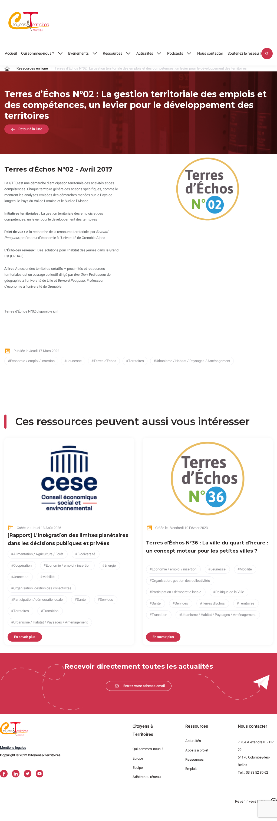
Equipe (138, 767)
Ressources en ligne (32, 68)
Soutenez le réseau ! (244, 53)
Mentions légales (13, 747)
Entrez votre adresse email (144, 685)
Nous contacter (210, 53)
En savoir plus (24, 636)
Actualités (144, 53)
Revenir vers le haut (252, 801)
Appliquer (267, 53)
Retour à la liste (30, 129)
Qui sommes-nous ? (37, 53)
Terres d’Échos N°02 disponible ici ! (31, 311)
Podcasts (175, 53)
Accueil (11, 53)
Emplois (191, 768)
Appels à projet (196, 750)
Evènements (78, 53)
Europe (138, 758)
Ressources (112, 53)
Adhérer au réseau (147, 776)
